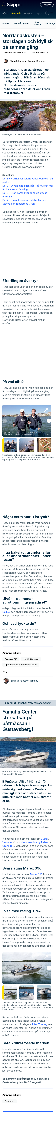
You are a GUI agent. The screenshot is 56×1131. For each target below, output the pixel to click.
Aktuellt (5, 23)
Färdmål (15, 13)
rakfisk (6, 611)
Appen (40, 13)
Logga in (47, 4)
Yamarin (7, 842)
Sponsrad (9, 1101)
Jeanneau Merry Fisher (34, 842)
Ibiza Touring (39, 1024)
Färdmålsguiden (21, 23)
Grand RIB (8, 845)
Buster (44, 838)
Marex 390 (36, 874)
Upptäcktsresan (31, 659)
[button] (49, 421)
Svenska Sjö (11, 659)
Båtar (5, 13)
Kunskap (28, 13)
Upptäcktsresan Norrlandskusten (21, 664)
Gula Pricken (37, 23)
